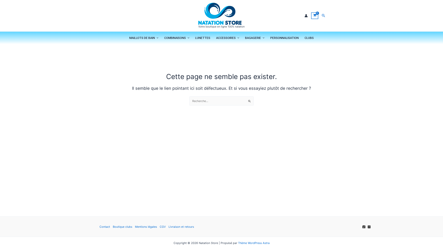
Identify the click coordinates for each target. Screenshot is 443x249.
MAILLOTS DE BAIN (142, 38)
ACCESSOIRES (226, 38)
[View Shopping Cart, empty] (314, 15)
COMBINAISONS (175, 38)
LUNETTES (202, 38)
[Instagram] (369, 226)
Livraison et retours (181, 226)
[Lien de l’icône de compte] (306, 15)
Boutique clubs (122, 226)
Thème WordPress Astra (254, 243)
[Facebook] (363, 226)
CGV (163, 226)
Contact (105, 226)
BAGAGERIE (253, 38)
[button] (323, 15)
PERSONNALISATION (284, 38)
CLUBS (309, 38)
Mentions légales (146, 226)
